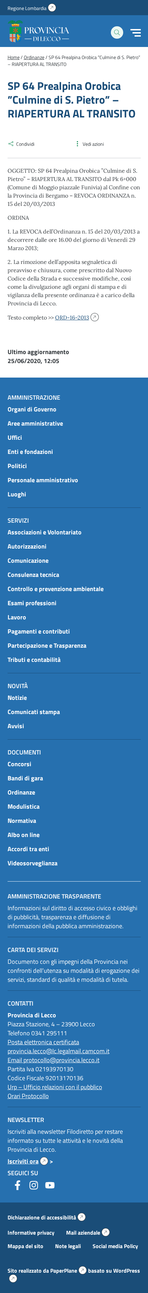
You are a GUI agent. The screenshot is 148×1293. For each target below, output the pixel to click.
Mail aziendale (88, 1232)
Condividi (25, 144)
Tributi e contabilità (34, 659)
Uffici (15, 437)
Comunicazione (28, 560)
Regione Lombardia (32, 8)
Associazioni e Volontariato (45, 532)
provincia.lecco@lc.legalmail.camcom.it (58, 1051)
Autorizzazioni (27, 546)
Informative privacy (31, 1232)
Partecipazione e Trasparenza (47, 645)
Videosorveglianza (32, 863)
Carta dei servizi (33, 949)
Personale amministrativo (43, 480)
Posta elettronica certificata (43, 1042)
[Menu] (135, 33)
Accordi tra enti (28, 849)
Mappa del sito (25, 1246)
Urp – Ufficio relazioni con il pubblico (55, 1087)
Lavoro (17, 617)
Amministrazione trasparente (54, 896)
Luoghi (17, 494)
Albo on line (24, 834)
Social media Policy (115, 1246)
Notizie (17, 697)
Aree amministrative (35, 423)
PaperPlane (68, 1270)
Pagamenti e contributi (39, 631)
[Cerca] (117, 32)
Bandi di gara (25, 778)
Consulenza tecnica (33, 574)
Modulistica (24, 806)
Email (15, 1060)
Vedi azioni (93, 144)
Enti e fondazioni (30, 451)
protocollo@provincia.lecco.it (61, 1060)
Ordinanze (21, 792)
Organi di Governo (32, 409)
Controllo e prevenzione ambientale (56, 588)
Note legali (68, 1246)
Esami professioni (32, 603)
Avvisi (16, 726)
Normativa (22, 820)
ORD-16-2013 (73, 317)
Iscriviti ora (28, 1161)
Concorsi (19, 764)
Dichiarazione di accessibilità (47, 1217)
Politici (17, 465)
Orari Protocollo (28, 1096)
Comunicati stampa (34, 711)
